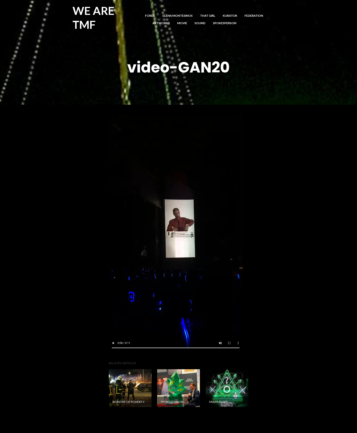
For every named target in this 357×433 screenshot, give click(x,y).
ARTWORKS (161, 23)
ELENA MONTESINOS (178, 15)
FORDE (150, 15)
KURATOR (230, 15)
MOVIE (182, 23)
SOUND (199, 23)
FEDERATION (254, 15)
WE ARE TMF (93, 17)
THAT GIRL (207, 15)
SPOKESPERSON (224, 23)
